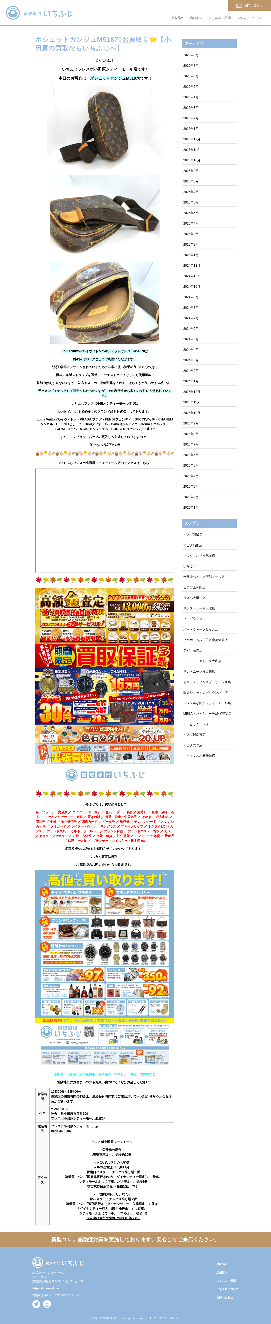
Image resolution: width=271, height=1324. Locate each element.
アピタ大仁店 (192, 745)
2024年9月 (191, 297)
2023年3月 (191, 486)
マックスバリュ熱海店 (199, 555)
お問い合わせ (224, 1297)
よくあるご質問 (220, 18)
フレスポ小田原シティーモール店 (207, 703)
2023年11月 (191, 402)
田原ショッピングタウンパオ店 (205, 692)
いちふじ (189, 566)
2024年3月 (191, 360)
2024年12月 (191, 265)
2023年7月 (191, 444)
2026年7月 (191, 65)
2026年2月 (191, 118)
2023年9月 (191, 423)
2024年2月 (191, 370)
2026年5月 (191, 86)
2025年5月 (191, 213)
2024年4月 (191, 349)
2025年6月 (191, 202)
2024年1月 (191, 381)
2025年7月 (191, 192)
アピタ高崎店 (192, 650)
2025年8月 (191, 181)
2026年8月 (191, 55)
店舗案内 (196, 18)
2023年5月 (191, 465)
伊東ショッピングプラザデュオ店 (207, 682)
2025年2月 (191, 244)
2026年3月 (191, 107)
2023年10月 (191, 413)
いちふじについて (249, 18)
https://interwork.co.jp (47, 1288)
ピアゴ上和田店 (194, 587)
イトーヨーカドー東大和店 (202, 661)
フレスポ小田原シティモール (112, 1142)
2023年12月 (191, 391)
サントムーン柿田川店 (199, 671)
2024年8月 (191, 307)
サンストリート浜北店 (199, 608)
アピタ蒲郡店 (192, 545)
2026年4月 (191, 97)
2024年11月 (191, 276)
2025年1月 (191, 255)
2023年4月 (191, 476)
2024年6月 (191, 328)
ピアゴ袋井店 (192, 619)
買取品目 (177, 18)
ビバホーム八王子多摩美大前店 (205, 640)
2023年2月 (191, 497)
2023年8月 (191, 434)
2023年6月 (191, 455)
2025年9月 (191, 171)
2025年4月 (191, 223)
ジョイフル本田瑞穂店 (199, 755)
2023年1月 (191, 507)
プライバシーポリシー (167, 1318)
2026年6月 (191, 76)
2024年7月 (191, 318)
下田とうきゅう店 (196, 724)
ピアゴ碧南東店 (194, 734)
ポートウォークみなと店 (200, 629)
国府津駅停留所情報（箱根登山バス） (113, 1218)
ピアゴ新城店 (192, 534)
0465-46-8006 (61, 1131)
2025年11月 (191, 149)
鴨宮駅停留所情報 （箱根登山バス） (113, 1186)
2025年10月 (191, 160)
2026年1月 (191, 128)
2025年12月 (191, 139)
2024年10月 (191, 286)
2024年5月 (191, 339)
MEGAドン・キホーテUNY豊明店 (207, 713)
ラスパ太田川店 (194, 598)
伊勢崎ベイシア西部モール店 (204, 577)
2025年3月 (191, 234)
